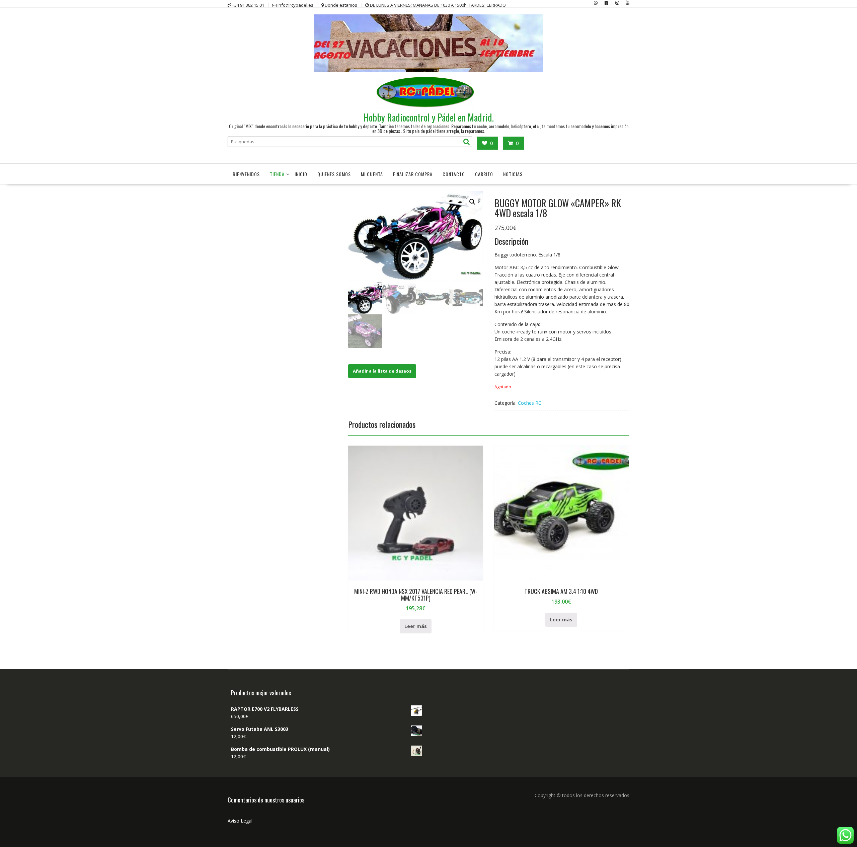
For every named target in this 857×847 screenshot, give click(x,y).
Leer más (415, 626)
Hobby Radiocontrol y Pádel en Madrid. (429, 117)
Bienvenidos (246, 173)
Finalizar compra (413, 173)
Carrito (484, 173)
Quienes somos (334, 173)
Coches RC (529, 403)
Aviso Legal (240, 821)
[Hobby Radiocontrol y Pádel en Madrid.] (428, 70)
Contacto (454, 173)
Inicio (301, 173)
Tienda (277, 173)
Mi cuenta (372, 173)
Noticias (513, 173)
